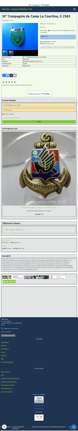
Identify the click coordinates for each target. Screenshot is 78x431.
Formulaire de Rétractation (9, 381)
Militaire (49, 47)
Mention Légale (5, 372)
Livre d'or (4, 355)
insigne (43, 47)
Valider (39, 122)
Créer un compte (6, 117)
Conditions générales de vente (40, 426)
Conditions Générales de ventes (10, 378)
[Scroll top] (73, 426)
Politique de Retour (6, 388)
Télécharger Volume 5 (14, 230)
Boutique (3, 345)
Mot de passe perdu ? (16, 117)
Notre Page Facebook (7, 362)
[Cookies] (4, 426)
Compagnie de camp (68, 47)
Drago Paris (50, 43)
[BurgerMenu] (74, 9)
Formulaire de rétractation (57, 426)
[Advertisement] (39, 302)
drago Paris (57, 47)
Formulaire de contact (8, 335)
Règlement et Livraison (7, 385)
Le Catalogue (5, 348)
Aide (2, 358)
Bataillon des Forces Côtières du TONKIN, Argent (39, 207)
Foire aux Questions (7, 391)
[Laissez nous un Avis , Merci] (39, 417)
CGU (2, 375)
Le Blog (3, 352)
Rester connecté (9, 114)
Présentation (5, 342)
